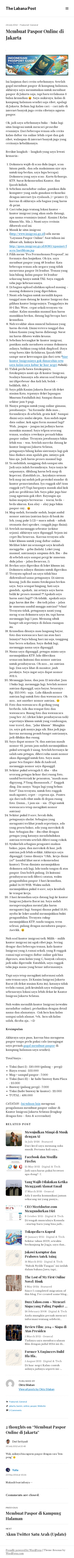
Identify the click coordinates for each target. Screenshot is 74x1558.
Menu (67, 12)
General (34, 25)
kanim (19, 1406)
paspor (33, 1406)
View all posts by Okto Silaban (36, 1389)
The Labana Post (21, 8)
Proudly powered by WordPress (24, 1550)
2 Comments (15, 1410)
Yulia (15, 1470)
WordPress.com (15, 1553)
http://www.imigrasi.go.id (27, 233)
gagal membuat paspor (39, 1045)
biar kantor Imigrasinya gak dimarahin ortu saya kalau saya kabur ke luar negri (38, 361)
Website (42, 1406)
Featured (24, 25)
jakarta (12, 1406)
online (26, 1406)
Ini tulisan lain (30, 1103)
